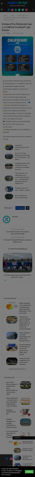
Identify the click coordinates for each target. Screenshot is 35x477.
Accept (29, 472)
